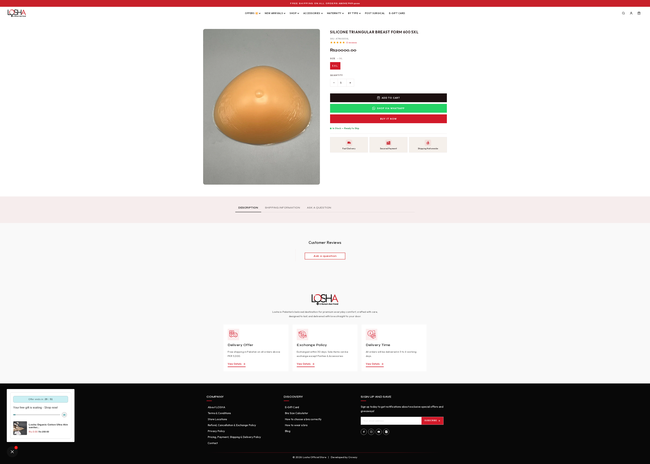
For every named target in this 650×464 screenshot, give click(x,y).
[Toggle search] (623, 13)
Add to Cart (391, 97)
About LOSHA (216, 407)
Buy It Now (388, 118)
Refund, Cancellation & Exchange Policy (232, 425)
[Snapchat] (386, 432)
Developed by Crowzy (344, 457)
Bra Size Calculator (296, 413)
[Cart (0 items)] (639, 13)
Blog (287, 431)
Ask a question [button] (325, 256)
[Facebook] (364, 432)
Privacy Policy (216, 431)
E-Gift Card (397, 13)
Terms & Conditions (219, 413)
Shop (293, 13)
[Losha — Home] (123, 13)
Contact (213, 443)
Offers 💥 (251, 13)
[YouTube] (379, 432)
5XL (335, 65)
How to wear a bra (296, 425)
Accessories (311, 13)
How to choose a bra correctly (303, 419)
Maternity (334, 13)
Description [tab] (248, 207)
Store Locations (217, 419)
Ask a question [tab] (319, 207)
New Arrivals (274, 13)
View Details (235, 363)
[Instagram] (371, 432)
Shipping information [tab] (282, 207)
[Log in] (631, 13)
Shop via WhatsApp (391, 108)
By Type (353, 13)
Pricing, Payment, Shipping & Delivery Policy (234, 437)
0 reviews (351, 42)
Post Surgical (375, 13)
